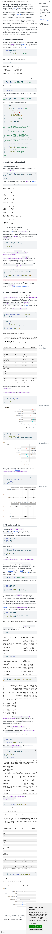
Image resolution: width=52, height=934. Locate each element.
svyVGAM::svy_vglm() (29, 730)
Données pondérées (45, 12)
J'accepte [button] (32, 926)
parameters (25, 305)
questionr (23, 44)
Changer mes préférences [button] (36, 929)
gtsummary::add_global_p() (20, 308)
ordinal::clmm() (7, 237)
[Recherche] (48, 1)
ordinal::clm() (24, 231)
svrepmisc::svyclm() (22, 607)
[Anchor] (24, 39)
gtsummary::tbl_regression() (18, 252)
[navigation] (39, 1)
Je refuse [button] (39, 926)
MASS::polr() (10, 170)
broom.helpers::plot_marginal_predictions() (15, 471)
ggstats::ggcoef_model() (9, 254)
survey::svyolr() (7, 533)
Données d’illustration (45, 5)
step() (27, 181)
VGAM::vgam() (25, 257)
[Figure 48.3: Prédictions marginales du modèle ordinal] (20, 503)
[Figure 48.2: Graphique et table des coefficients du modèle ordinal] (20, 454)
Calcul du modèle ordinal (44, 7)
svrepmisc (10, 571)
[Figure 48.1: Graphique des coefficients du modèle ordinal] (20, 417)
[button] (2, 1)
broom (8, 307)
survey (9, 531)
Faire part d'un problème (44, 24)
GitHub (21, 571)
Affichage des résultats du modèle (44, 10)
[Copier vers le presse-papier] (36, 50)
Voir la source (42, 23)
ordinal (11, 231)
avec (44, 14)
